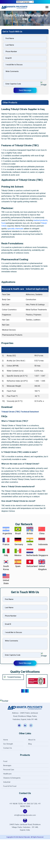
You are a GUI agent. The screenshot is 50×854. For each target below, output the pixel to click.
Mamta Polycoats (20, 22)
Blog (30, 744)
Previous (23, 691)
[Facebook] (19, 725)
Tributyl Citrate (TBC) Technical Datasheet (20, 412)
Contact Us (7, 748)
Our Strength (8, 744)
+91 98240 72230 (16, 804)
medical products (40, 220)
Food (5, 761)
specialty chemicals (15, 228)
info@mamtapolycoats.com (25, 815)
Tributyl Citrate (31, 22)
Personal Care (8, 770)
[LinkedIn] (25, 725)
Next (27, 691)
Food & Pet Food (9, 786)
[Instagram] (31, 725)
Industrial (6, 782)
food (3, 223)
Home (5, 740)
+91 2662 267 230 (30, 804)
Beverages (7, 765)
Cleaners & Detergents (11, 778)
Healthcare (7, 774)
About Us (31, 740)
